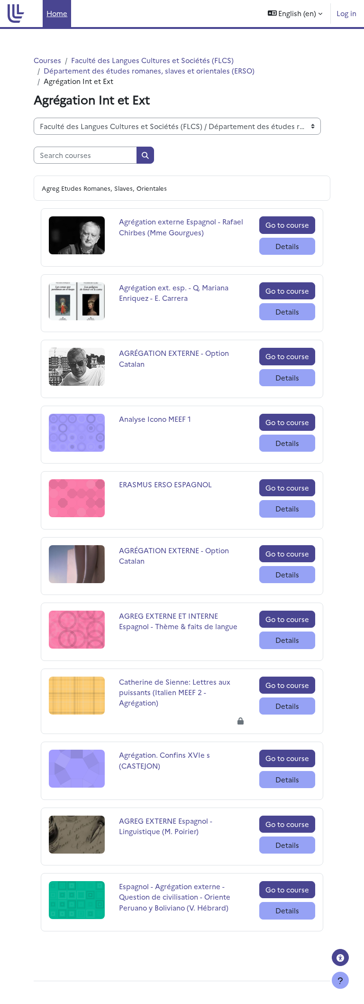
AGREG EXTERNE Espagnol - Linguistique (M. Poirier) (165, 826)
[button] (295, 13)
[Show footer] (340, 980)
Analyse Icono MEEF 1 (155, 419)
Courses (47, 60)
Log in (346, 13)
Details (287, 246)
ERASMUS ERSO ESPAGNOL (165, 484)
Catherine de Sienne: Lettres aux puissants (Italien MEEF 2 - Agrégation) (174, 692)
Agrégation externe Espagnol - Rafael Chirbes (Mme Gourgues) (181, 226)
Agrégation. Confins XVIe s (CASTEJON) (164, 760)
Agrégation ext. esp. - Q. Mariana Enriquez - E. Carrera (173, 292)
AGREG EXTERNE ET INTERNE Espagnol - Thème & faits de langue (178, 621)
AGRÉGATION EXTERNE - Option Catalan (174, 358)
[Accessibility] (340, 957)
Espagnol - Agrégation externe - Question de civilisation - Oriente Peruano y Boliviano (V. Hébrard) (174, 896)
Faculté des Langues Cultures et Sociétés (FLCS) (152, 60)
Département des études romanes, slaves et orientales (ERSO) (149, 70)
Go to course (287, 225)
